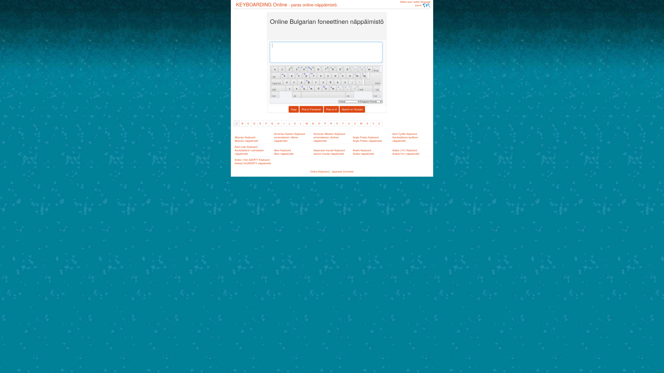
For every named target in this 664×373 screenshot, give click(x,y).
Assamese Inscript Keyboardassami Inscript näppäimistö (329, 152)
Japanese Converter (342, 171)
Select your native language (415, 3)
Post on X (331, 109)
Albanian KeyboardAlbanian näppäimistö (246, 139)
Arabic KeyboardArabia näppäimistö (363, 152)
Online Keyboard (319, 171)
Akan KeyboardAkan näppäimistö (284, 152)
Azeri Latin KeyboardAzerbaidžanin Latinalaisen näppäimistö (249, 150)
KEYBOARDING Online (287, 4)
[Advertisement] (247, 64)
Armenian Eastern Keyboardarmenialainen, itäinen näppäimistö (289, 137)
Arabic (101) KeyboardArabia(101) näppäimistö (405, 152)
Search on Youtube (352, 109)
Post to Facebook (311, 109)
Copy (294, 109)
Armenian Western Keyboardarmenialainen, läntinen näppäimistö (329, 137)
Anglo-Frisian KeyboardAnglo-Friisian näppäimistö (367, 139)
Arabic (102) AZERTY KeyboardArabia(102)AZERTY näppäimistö (253, 161)
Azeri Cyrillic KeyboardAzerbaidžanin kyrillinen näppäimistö (405, 137)
